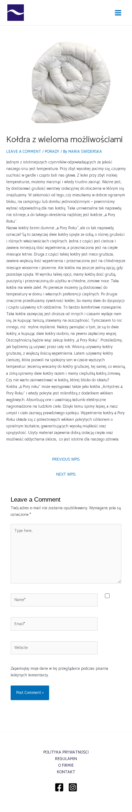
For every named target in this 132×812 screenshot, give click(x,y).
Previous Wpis (66, 459)
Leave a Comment (23, 151)
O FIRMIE (66, 765)
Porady (52, 151)
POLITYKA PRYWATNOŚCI (66, 752)
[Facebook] (59, 787)
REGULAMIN (66, 759)
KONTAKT (66, 772)
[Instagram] (72, 787)
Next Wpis (66, 474)
